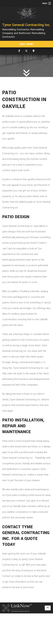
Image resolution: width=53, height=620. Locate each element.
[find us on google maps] (33, 51)
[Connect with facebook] (19, 51)
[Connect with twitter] (26, 51)
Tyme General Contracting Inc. (26, 24)
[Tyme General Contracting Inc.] (26, 13)
